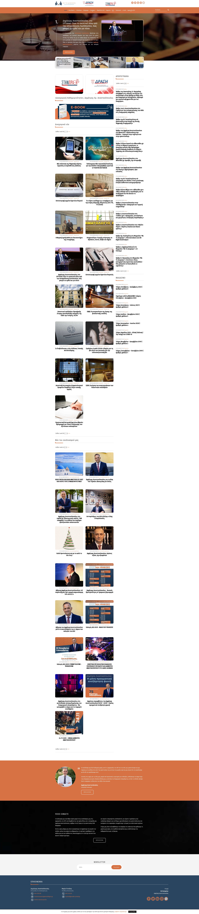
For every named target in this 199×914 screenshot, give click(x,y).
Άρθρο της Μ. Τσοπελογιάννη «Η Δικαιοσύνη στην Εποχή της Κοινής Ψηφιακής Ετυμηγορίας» (128, 121)
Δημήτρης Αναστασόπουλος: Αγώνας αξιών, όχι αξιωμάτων (99, 554)
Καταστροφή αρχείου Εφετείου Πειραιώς (99, 275)
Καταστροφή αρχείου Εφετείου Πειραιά (69, 201)
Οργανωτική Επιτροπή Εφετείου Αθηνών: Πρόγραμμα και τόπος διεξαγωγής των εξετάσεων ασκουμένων (69, 424)
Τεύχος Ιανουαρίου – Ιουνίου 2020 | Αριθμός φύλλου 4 (128, 324)
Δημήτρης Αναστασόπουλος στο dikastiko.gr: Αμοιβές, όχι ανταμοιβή (128, 159)
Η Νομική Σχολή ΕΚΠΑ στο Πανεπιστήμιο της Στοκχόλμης (69, 239)
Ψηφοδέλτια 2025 (101, 10)
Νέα (113, 10)
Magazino (108, 10)
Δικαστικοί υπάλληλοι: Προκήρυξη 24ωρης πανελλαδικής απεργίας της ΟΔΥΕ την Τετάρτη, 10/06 (69, 313)
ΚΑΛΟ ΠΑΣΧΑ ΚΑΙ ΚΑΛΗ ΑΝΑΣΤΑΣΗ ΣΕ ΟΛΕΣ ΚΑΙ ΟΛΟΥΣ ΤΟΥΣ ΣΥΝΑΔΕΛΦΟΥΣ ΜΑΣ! (69, 480)
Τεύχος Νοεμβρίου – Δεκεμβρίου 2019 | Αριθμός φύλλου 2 (129, 343)
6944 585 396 (37, 893)
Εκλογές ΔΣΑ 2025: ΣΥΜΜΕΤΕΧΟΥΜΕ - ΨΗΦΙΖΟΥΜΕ (69, 665)
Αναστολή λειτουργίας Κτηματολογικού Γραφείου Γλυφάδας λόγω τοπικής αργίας (69, 387)
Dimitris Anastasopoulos (40, 899)
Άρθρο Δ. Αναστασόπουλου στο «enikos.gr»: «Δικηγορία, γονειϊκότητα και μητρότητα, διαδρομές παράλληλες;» (130, 216)
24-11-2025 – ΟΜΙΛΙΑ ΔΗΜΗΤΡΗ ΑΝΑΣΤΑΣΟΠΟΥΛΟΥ (69, 739)
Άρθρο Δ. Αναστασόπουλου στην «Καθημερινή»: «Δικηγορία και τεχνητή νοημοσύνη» (129, 205)
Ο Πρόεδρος (79, 10)
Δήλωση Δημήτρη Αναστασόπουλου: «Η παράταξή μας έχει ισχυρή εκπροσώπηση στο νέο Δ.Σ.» (69, 592)
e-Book (124, 10)
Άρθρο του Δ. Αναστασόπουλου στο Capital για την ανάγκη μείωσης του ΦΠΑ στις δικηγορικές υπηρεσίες (130, 110)
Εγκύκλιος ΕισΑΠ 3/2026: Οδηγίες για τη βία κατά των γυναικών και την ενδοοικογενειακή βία (99, 350)
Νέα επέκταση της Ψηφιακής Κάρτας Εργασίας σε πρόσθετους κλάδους (69, 165)
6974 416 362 (68, 893)
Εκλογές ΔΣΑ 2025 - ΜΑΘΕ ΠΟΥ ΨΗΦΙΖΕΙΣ (99, 627)
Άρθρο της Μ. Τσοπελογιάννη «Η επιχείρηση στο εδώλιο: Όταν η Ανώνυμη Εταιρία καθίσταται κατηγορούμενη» (129, 181)
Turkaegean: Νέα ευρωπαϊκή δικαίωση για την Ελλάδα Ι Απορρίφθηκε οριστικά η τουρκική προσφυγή (99, 166)
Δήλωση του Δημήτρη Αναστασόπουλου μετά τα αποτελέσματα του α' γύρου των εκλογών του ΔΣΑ (69, 629)
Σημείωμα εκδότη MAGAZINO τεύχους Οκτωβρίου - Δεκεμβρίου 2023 (128, 297)
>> (69, 131)
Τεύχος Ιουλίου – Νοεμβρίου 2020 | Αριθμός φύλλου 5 (128, 315)
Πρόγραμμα (85, 10)
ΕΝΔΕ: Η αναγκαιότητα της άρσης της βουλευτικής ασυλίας (99, 313)
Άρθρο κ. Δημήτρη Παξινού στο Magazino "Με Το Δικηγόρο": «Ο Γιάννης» (127, 249)
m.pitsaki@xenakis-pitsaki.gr (72, 896)
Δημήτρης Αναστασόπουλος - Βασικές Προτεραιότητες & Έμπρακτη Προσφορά (99, 591)
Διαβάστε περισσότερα (120, 911)
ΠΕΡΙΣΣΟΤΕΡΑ (69, 52)
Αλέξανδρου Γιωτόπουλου (82, 33)
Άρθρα (125, 89)
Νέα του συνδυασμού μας (73, 477)
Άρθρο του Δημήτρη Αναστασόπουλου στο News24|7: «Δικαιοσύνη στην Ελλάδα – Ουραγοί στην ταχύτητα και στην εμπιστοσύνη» (129, 133)
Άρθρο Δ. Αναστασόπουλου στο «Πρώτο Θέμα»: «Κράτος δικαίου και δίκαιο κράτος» (129, 227)
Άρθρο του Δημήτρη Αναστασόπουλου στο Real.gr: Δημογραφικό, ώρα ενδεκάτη (129, 170)
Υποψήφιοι (92, 10)
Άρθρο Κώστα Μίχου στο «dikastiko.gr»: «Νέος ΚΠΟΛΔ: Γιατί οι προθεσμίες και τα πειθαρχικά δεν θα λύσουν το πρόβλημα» (130, 193)
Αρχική (65, 10)
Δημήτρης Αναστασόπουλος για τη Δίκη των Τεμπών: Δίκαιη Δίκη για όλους (99, 480)
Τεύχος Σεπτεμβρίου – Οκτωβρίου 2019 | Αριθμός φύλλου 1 (129, 352)
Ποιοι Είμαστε (72, 10)
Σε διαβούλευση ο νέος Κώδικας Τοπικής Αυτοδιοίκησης (69, 349)
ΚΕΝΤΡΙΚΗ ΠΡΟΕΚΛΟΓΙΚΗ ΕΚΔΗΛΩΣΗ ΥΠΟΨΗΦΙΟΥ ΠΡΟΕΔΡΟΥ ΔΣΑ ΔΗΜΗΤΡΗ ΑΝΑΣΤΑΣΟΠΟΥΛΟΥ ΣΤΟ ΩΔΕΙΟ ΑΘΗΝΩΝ (99, 666)
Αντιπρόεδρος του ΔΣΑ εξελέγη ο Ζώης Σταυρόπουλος (100, 517)
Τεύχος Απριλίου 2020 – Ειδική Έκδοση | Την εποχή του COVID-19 (129, 333)
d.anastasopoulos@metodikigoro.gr (43, 896)
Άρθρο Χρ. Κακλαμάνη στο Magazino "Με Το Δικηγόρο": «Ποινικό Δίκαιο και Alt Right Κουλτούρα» (130, 238)
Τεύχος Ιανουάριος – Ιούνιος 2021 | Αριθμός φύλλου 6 (128, 306)
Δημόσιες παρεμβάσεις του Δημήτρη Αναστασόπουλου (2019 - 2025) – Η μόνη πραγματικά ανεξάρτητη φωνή (99, 703)
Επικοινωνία (118, 10)
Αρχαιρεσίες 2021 (131, 10)
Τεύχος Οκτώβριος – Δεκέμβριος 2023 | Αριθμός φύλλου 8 (129, 288)
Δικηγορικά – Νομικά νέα (73, 161)
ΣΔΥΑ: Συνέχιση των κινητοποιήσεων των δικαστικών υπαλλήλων (99, 386)
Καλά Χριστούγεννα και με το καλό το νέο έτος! (69, 554)
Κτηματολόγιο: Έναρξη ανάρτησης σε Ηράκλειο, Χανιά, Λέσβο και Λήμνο (99, 239)
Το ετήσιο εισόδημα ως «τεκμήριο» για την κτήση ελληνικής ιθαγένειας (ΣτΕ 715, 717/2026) (99, 203)
